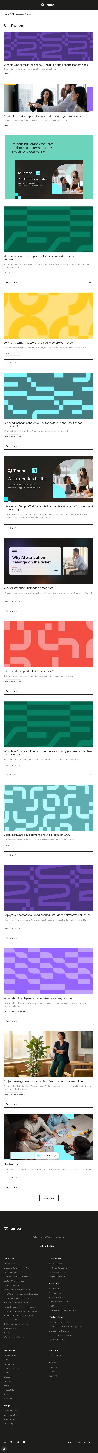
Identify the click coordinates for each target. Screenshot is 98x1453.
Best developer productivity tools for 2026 (30, 671)
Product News (10, 1390)
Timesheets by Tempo (59, 1322)
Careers (52, 1372)
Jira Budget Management (60, 1335)
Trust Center (9, 1419)
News (6, 1385)
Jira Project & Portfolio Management (65, 1326)
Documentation (11, 1415)
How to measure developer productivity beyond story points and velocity (44, 258)
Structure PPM (10, 1320)
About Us (53, 1367)
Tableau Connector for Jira (16, 1324)
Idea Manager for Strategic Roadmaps (21, 1294)
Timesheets (9, 1333)
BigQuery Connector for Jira (16, 1268)
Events (7, 1372)
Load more (49, 1198)
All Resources (18, 14)
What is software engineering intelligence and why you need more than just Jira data (48, 753)
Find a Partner (55, 1355)
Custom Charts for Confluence (17, 1276)
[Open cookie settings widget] (4, 1449)
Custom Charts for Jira (14, 1281)
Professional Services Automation (64, 1310)
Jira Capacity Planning (59, 1331)
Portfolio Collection (58, 1268)
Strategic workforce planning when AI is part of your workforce (43, 116)
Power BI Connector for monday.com (20, 1307)
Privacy (77, 1442)
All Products (9, 1263)
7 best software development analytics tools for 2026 (37, 834)
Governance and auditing (60, 1301)
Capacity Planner (11, 1272)
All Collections (55, 1263)
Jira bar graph (12, 1164)
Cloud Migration (11, 1423)
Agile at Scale (55, 1293)
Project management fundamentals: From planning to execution (43, 1081)
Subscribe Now (47, 1246)
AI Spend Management (59, 1297)
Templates (8, 1394)
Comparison (9, 1364)
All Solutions (54, 1288)
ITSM (51, 1306)
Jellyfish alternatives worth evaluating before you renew (38, 342)
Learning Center (11, 1410)
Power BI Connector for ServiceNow (20, 1311)
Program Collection (58, 1272)
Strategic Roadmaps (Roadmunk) (19, 1315)
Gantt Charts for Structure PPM (18, 1289)
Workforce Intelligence (14, 1337)
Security (87, 1442)
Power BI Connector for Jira (16, 1302)
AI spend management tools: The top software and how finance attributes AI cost (43, 424)
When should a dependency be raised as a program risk (38, 998)
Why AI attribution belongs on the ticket (28, 588)
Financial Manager (12, 1285)
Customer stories (11, 1368)
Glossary (8, 1377)
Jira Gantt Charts (57, 1339)
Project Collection (57, 1276)
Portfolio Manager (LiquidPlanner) (19, 1298)
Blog (6, 1360)
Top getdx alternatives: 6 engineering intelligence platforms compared (47, 915)
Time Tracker (10, 1328)
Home (6, 14)
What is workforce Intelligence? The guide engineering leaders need (46, 65)
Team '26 (53, 1376)
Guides (7, 1381)
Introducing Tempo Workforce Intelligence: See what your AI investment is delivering (32, 148)
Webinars (8, 1398)
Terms (68, 1442)
